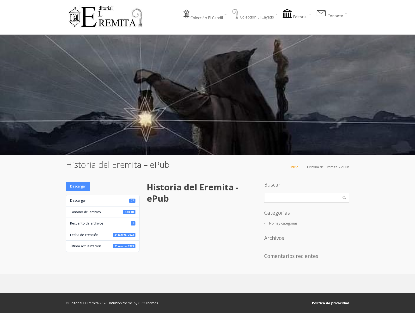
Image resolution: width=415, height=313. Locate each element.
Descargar (78, 186)
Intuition (115, 303)
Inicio (294, 167)
